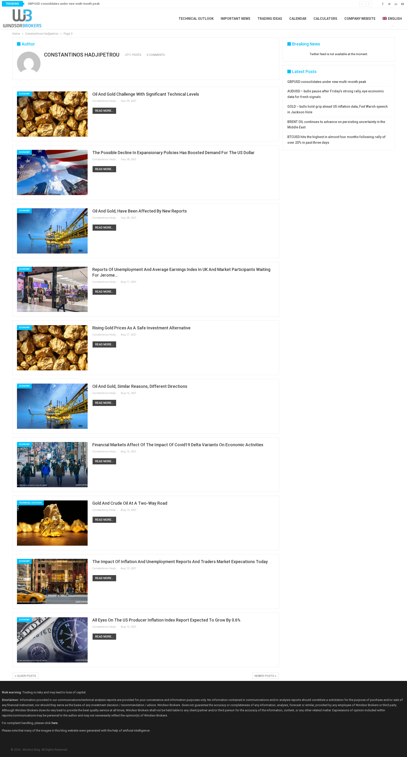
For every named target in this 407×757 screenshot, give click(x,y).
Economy (24, 94)
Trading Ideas (269, 18)
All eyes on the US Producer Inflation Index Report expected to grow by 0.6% (166, 620)
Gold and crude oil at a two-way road (129, 503)
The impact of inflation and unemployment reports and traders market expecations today (180, 561)
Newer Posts (265, 676)
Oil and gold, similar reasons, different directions (139, 386)
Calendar (297, 18)
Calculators (325, 18)
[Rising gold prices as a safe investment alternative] (52, 347)
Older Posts (26, 676)
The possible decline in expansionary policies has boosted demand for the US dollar (173, 152)
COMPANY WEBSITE (359, 18)
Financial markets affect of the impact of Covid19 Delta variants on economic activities (177, 444)
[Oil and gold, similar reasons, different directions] (52, 406)
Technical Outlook (196, 18)
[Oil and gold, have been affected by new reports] (52, 231)
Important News (235, 18)
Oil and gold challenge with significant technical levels (145, 94)
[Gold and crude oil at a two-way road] (52, 523)
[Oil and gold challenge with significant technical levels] (52, 114)
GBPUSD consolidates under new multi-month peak (64, 3)
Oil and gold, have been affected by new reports (139, 211)
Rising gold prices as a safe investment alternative (141, 327)
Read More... (104, 110)
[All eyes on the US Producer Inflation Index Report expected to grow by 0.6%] (52, 640)
